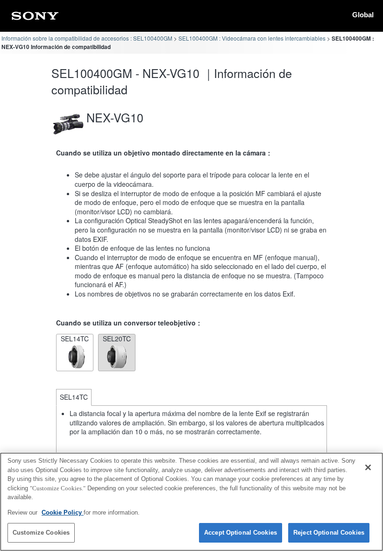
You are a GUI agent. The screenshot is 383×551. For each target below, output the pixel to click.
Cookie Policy (63, 512)
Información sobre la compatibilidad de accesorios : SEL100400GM (86, 38)
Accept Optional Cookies (240, 532)
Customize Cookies (41, 532)
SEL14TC (75, 338)
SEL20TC (117, 338)
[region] (191, 501)
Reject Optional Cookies (328, 532)
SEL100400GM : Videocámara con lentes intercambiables (252, 38)
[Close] (368, 467)
